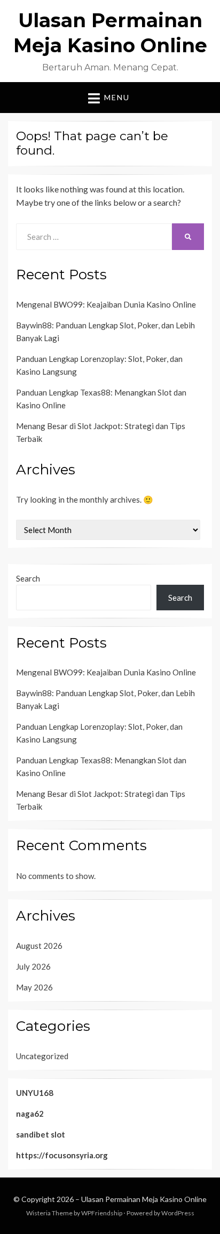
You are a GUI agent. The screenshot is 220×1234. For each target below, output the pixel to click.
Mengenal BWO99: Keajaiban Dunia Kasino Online (106, 304)
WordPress (177, 1213)
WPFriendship (101, 1213)
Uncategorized (42, 1056)
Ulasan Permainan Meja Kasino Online (144, 1199)
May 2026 (34, 987)
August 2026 (39, 945)
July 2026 (33, 966)
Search (28, 578)
